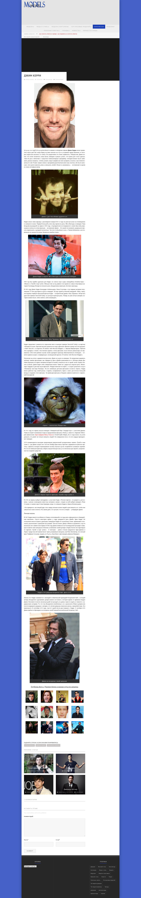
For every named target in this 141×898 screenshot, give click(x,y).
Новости (75, 30)
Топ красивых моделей (80, 26)
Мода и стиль (42, 26)
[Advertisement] (89, 12)
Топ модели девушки (96, 883)
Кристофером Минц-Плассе (44, 435)
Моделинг (111, 26)
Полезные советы (51, 30)
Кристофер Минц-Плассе (39, 768)
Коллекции (93, 870)
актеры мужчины (29, 745)
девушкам (93, 890)
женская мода (102, 890)
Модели (30, 26)
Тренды (65, 30)
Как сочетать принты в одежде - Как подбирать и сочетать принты (58, 34)
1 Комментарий (79, 792)
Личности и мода (90, 30)
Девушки (93, 866)
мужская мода (94, 893)
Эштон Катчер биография (38, 789)
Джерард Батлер (70, 789)
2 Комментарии (59, 79)
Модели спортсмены (60, 26)
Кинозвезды (99, 26)
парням (103, 893)
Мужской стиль (95, 876)
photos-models (30, 79)
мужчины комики (40, 745)
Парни (110, 876)
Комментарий (28, 816)
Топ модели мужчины (96, 886)
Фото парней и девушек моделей (31, 36)
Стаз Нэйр (71, 768)
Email (58, 840)
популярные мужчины (53, 745)
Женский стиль (102, 866)
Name (26, 840)
